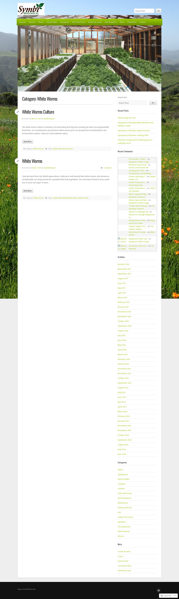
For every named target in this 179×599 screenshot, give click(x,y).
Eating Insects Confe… (138, 220)
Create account (124, 552)
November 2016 (124, 316)
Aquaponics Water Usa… (138, 239)
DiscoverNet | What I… (138, 159)
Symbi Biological (31, 9)
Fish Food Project (78, 22)
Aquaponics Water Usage (139, 162)
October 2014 (123, 435)
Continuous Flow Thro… (138, 246)
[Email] (158, 590)
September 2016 (125, 326)
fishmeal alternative (69, 198)
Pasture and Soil (125, 508)
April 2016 (122, 350)
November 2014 (124, 430)
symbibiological (49, 119)
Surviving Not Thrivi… (137, 170)
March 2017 (123, 298)
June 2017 (122, 283)
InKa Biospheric (111, 22)
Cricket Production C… (137, 182)
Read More (28, 141)
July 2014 (122, 449)
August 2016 (123, 331)
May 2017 (122, 288)
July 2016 (122, 335)
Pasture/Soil (132, 22)
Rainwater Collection (137, 197)
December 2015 (124, 369)
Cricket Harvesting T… (137, 176)
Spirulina (32, 22)
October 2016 (123, 321)
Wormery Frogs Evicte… (138, 165)
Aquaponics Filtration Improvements (134, 131)
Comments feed (124, 566)
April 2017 (122, 293)
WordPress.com (124, 571)
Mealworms (123, 503)
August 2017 (123, 278)
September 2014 (125, 440)
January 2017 (123, 307)
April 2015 (122, 407)
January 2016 (123, 364)
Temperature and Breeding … (141, 173)
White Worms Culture (38, 111)
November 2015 (124, 373)
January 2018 (123, 264)
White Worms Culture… (138, 232)
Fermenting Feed (135, 185)
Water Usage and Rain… (138, 194)
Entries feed (123, 561)
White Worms (38, 149)
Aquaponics (64, 22)
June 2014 (122, 454)
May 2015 (122, 402)
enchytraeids (57, 149)
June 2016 (122, 340)
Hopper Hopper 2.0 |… (138, 226)
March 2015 (123, 411)
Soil (119, 512)
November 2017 (124, 269)
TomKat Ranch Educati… (139, 206)
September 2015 (125, 383)
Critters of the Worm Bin (138, 167)
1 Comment (107, 168)
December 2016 (124, 312)
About (122, 22)
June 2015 (122, 397)
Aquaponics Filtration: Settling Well (133, 135)
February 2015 (124, 416)
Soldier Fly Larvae (95, 22)
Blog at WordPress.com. (27, 589)
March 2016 (123, 354)
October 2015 (123, 378)
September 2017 (125, 274)
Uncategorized (124, 527)
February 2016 (124, 359)
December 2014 (124, 426)
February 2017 (124, 302)
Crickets (142, 22)
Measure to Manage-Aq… (139, 212)
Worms (41, 22)
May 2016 (122, 345)
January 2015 (123, 421)
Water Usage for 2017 (127, 118)
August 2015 (123, 388)
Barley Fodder (52, 22)
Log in (120, 556)
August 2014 (123, 445)
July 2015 (122, 392)
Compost (22, 22)
